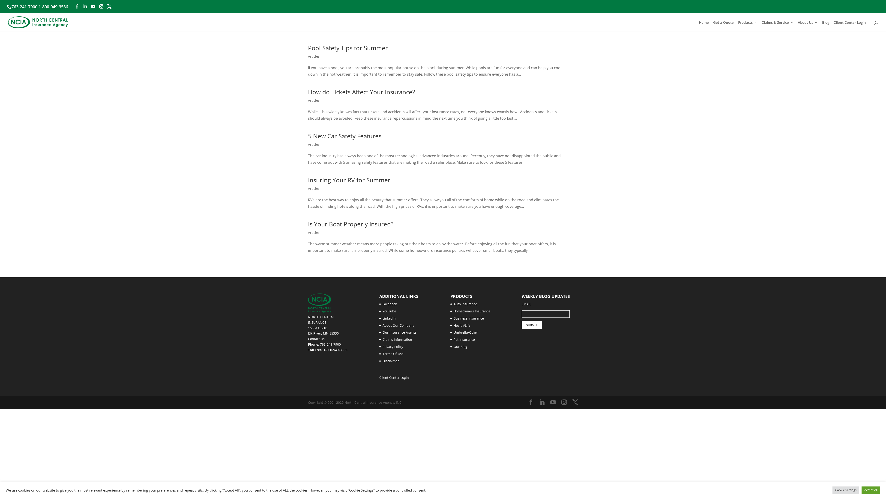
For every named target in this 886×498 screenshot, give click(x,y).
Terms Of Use (393, 354)
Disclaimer (391, 361)
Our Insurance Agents (399, 332)
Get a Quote (723, 23)
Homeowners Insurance (472, 311)
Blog (825, 23)
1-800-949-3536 (335, 350)
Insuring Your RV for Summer (349, 180)
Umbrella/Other (466, 332)
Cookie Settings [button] (845, 490)
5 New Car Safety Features (344, 136)
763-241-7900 (330, 344)
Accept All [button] (870, 490)
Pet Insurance (464, 339)
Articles (314, 56)
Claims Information (397, 339)
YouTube (389, 311)
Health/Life (462, 325)
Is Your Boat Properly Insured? (350, 224)
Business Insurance (469, 318)
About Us (805, 23)
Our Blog (460, 346)
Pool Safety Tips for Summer (348, 48)
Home (704, 23)
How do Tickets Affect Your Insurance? (361, 92)
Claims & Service (775, 23)
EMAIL (526, 304)
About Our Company (398, 325)
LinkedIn (389, 318)
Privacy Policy (393, 346)
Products (745, 23)
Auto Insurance (465, 304)
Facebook (390, 304)
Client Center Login (850, 23)
